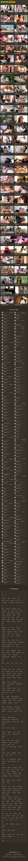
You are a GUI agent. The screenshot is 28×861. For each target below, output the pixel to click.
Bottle (13, 619)
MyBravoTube (17, 392)
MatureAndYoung (5, 526)
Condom (3, 638)
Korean (13, 727)
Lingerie (3, 736)
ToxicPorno (17, 434)
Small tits (4, 798)
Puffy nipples (4, 775)
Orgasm (3, 761)
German (3, 684)
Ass (20, 600)
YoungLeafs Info (5, 403)
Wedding (9, 834)
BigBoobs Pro (17, 530)
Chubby (21, 631)
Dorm (9, 654)
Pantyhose (15, 767)
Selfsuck (15, 788)
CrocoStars (4, 532)
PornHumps (4, 495)
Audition (17, 602)
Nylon (11, 755)
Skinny (7, 794)
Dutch (3, 658)
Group (3, 692)
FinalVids (4, 491)
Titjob (17, 817)
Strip (21, 805)
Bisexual (3, 617)
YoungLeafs (17, 379)
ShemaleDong (17, 485)
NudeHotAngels (18, 519)
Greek (13, 690)
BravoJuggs (4, 409)
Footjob (12, 675)
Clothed (3, 635)
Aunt (22, 602)
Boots (9, 619)
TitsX (21, 482)
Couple (13, 640)
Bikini (19, 615)
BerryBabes (4, 400)
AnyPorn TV (17, 373)
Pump (10, 775)
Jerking (3, 723)
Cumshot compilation (6, 646)
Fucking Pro (4, 477)
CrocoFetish (4, 536)
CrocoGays (17, 510)
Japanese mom (15, 719)
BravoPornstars (5, 549)
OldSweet (4, 397)
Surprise (8, 807)
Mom (10, 746)
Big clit (3, 615)
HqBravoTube (5, 576)
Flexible (3, 675)
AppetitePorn (17, 554)
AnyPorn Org (17, 583)
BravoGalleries (18, 467)
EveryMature (4, 570)
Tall (2, 813)
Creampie (4, 642)
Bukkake (13, 621)
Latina (18, 732)
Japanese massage (6, 719)
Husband (16, 702)
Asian (16, 600)
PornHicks (17, 524)
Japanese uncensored (6, 721)
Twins (16, 819)
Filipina (20, 671)
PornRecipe (4, 357)
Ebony (3, 663)
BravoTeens (17, 491)
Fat (22, 669)
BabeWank (17, 503)
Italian (21, 711)
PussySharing (17, 577)
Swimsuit (4, 809)
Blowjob (18, 617)
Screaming (19, 786)
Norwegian (14, 752)
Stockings (11, 805)
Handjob (7, 696)
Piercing (8, 769)
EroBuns (11, 384)
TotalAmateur (5, 321)
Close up (17, 633)
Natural (3, 752)
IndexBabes (17, 398)
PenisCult (4, 566)
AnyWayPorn (4, 506)
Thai (18, 815)
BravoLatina (17, 580)
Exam (21, 663)
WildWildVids (17, 461)
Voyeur (13, 830)
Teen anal (8, 815)
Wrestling (10, 836)
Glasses (3, 688)
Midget (8, 744)
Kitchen (8, 727)
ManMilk (23, 403)
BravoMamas (5, 582)
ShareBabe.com (8, 2)
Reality (3, 780)
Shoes (8, 792)
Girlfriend (8, 686)
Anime (3, 600)
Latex (14, 732)
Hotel (14, 700)
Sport (8, 803)
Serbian (20, 788)
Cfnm (18, 629)
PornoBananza (18, 547)
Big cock (9, 615)
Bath (19, 608)
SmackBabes (17, 445)
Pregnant (4, 773)
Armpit (11, 600)
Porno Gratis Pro (5, 454)
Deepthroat (13, 650)
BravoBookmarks (5, 520)
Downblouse (14, 656)
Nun (3, 755)
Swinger (9, 809)
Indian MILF (4, 709)
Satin (9, 786)
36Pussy (11, 517)
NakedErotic (17, 415)
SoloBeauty (17, 516)
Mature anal (16, 742)
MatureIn (24, 500)
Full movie (9, 677)
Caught (8, 629)
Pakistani (4, 767)
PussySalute (4, 441)
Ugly (3, 824)
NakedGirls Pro (18, 488)
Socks (15, 798)
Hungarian (10, 702)
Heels (8, 698)
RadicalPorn (17, 428)
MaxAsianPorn (18, 388)
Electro (8, 663)
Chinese (15, 631)
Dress (19, 656)
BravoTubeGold (18, 409)
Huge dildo (4, 702)
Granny (8, 690)
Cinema (3, 633)
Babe (3, 608)
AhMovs (23, 312)
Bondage (4, 619)
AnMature (17, 412)
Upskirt (3, 826)
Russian (8, 782)
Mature (10, 742)
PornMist (11, 479)
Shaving (3, 790)
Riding (13, 780)
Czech (17, 646)
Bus (3, 623)
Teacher (15, 813)
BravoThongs (5, 482)
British (3, 621)
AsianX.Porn (4, 435)
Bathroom (4, 610)
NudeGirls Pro (17, 342)
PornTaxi (11, 312)
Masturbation (4, 742)
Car (8, 627)
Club (8, 635)
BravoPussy (17, 357)
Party (20, 767)
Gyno (11, 692)
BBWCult (17, 401)
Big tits (14, 615)
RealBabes (4, 573)
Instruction (9, 711)
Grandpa (3, 690)
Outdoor (3, 763)
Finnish (3, 673)
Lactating (4, 732)
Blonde (13, 617)
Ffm (16, 671)
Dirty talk (8, 652)
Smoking (10, 798)
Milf (13, 744)
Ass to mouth (11, 602)
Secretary (4, 788)
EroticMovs (17, 318)
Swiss (14, 809)
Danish (8, 650)
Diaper (19, 650)
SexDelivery (17, 421)
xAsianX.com (17, 544)
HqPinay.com (17, 370)
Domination (4, 654)
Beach (21, 610)
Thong (22, 815)
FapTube (23, 439)
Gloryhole (9, 688)
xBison (10, 376)
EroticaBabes (5, 426)
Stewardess (4, 805)
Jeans (22, 721)
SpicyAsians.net (18, 464)
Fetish (12, 671)
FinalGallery (4, 334)
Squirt (15, 803)
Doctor (13, 652)
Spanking (18, 801)
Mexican (3, 744)
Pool (3, 771)
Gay (18, 681)
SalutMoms (17, 536)
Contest (3, 640)
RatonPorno (17, 382)
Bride (22, 619)
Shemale (9, 790)
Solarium (20, 798)
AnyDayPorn (4, 328)
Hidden (21, 698)
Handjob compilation (15, 696)
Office (3, 759)
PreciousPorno (5, 462)
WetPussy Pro (5, 444)
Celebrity (13, 629)
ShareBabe (4, 371)
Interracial (16, 711)
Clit (12, 633)
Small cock (16, 796)
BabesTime (17, 557)
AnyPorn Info (4, 382)
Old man (19, 759)
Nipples (8, 752)
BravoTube (4, 337)
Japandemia (4, 318)
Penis (3, 769)
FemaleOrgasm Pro (6, 423)
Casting (17, 627)
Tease (20, 813)
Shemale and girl (16, 790)
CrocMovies (4, 387)
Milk (3, 746)
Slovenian (10, 796)
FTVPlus (11, 543)
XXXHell (11, 459)
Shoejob (3, 792)
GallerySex (17, 567)
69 (2, 594)
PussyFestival (5, 412)
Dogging (18, 652)
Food (8, 675)
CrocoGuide (4, 331)
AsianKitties (17, 539)
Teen (3, 815)
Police (18, 769)
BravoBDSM (4, 415)
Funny (14, 677)
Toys (3, 819)
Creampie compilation (12, 642)
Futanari (19, 677)
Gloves (14, 688)
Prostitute (15, 773)
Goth (19, 688)
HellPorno (17, 418)
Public (20, 773)
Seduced (9, 788)
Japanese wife (16, 721)
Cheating (4, 631)
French (3, 677)
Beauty (3, 612)
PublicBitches (17, 376)
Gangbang (14, 681)
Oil (7, 759)
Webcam (4, 834)
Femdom (7, 671)
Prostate (9, 773)
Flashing (19, 673)
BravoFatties (4, 354)
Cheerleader (10, 631)
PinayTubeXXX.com (6, 362)
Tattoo (6, 813)
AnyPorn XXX (5, 325)
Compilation (18, 635)
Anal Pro (11, 351)
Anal (19, 598)
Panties (9, 767)
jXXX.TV (11, 503)
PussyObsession (5, 432)
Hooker (10, 700)
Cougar (8, 640)
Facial (9, 669)
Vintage (8, 830)
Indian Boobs (16, 707)
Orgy (18, 761)
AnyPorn (23, 541)
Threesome (4, 817)
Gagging (3, 681)
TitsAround (4, 529)
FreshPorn (4, 546)
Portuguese (14, 771)
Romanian (19, 780)
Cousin (18, 640)
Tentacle (13, 815)
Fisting (14, 673)
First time (9, 673)
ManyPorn (4, 563)
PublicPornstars (5, 429)
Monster (19, 746)
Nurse (7, 755)
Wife (22, 834)
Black (8, 617)
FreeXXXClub (17, 385)
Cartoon (12, 627)
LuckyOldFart (5, 501)
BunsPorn (17, 527)
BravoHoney (17, 551)
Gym (7, 692)
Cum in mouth (10, 644)
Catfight (3, 629)
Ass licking (4, 602)
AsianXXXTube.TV (18, 450)
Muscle (3, 748)
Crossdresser (21, 642)
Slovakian (4, 796)
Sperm (3, 803)
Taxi (11, 813)
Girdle (3, 686)
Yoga (3, 840)
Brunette (8, 621)
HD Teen (3, 698)
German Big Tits (19, 684)
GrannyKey (4, 340)
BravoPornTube (18, 470)
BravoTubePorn (5, 552)
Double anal (15, 654)
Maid (8, 740)
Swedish (19, 807)
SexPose (4, 390)
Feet (3, 671)
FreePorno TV (5, 523)
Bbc (8, 610)
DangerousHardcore (19, 367)
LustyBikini (4, 349)
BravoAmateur (18, 564)
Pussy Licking (16, 775)
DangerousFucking (18, 561)
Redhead (8, 780)
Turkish (11, 819)
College (12, 635)
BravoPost (4, 365)
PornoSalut (4, 450)
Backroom (8, 608)
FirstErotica (4, 512)
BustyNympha (18, 354)
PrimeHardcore (18, 424)
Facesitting (4, 669)
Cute (13, 646)
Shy (3, 794)
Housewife (19, 700)
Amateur (14, 598)
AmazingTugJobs (18, 361)
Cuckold (3, 644)
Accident (4, 598)
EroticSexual (17, 533)
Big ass (18, 612)
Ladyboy (9, 732)
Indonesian (18, 709)
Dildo (3, 652)
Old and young (12, 759)
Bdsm (16, 610)
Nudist (19, 752)
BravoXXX (17, 437)
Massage (17, 740)
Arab (7, 600)
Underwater (12, 824)
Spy (11, 803)
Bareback (14, 608)
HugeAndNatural (5, 474)
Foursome (18, 675)
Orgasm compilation (11, 761)
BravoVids (17, 431)
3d (5, 594)
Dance (3, 650)
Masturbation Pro (18, 336)
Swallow (14, 807)
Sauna (13, 786)
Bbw (12, 610)
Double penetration (6, 656)
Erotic (16, 663)
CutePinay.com (18, 351)
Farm (14, 669)
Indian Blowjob (9, 707)
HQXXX (23, 326)
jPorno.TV (4, 465)
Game (8, 681)
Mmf (6, 746)
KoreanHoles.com (18, 406)
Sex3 (21, 447)
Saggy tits (4, 786)
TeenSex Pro (17, 453)
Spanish (13, 801)
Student (3, 807)
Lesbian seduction (15, 734)
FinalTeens (4, 579)
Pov (19, 771)
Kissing (3, 727)
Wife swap (4, 836)
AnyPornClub (4, 379)
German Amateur (10, 684)
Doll (22, 652)
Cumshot (16, 644)
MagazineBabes (18, 325)
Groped (18, 690)
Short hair (14, 792)
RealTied (11, 560)
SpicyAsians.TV (5, 418)
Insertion (3, 711)
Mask (12, 740)
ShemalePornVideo (18, 495)
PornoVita (17, 573)
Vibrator (3, 830)
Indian (3, 707)
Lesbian (8, 734)
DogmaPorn (4, 406)
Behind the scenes (11, 612)
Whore (18, 834)
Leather (3, 734)
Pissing (13, 769)
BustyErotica (4, 368)
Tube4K (23, 362)
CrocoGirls (4, 374)
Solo (3, 801)
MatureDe (17, 345)
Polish (22, 769)
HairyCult (17, 474)
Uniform (18, 824)
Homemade (4, 700)
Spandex (7, 801)
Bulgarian (19, 621)
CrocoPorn (4, 558)
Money (15, 746)
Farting (18, 669)
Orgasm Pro (4, 509)
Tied (9, 817)
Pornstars (8, 771)
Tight (13, 817)
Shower (19, 792)
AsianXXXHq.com (5, 468)
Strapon (16, 805)
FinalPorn (4, 488)
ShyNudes (4, 457)
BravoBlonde (17, 456)
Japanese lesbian (11, 717)
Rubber (3, 782)
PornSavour (17, 570)
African (9, 598)
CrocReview (4, 447)
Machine (3, 740)
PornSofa (17, 480)
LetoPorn (24, 458)
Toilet (21, 817)
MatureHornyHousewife (6, 541)
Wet (14, 834)
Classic (8, 633)
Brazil (17, 619)
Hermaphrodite (14, 698)
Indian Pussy (11, 709)
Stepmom (21, 803)
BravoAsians (4, 555)
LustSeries (17, 339)
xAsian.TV (4, 498)
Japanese (4, 717)
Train (7, 819)
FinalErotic (4, 315)
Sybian (18, 809)
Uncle (7, 824)
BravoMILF (17, 315)
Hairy (3, 696)
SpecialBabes (5, 346)
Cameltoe (4, 627)
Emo (12, 663)
